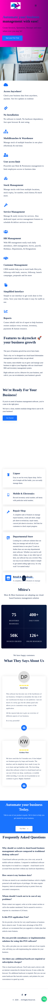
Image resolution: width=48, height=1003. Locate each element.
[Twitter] (25, 995)
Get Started (9, 418)
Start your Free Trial (12, 38)
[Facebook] (22, 995)
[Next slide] (24, 578)
